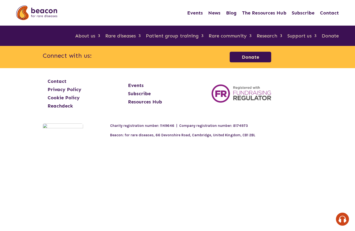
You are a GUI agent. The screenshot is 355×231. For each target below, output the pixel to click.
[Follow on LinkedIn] (149, 56)
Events (195, 13)
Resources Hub (145, 102)
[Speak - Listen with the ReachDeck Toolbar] (342, 219)
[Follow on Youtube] (174, 56)
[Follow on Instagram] (136, 56)
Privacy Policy (64, 89)
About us (85, 36)
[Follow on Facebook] (124, 56)
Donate (330, 36)
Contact (329, 13)
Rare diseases (120, 36)
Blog (231, 13)
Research (267, 36)
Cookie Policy (64, 98)
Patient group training (172, 36)
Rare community (227, 36)
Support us (299, 36)
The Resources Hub (264, 13)
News (214, 13)
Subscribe (303, 13)
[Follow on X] (161, 56)
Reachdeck (60, 106)
